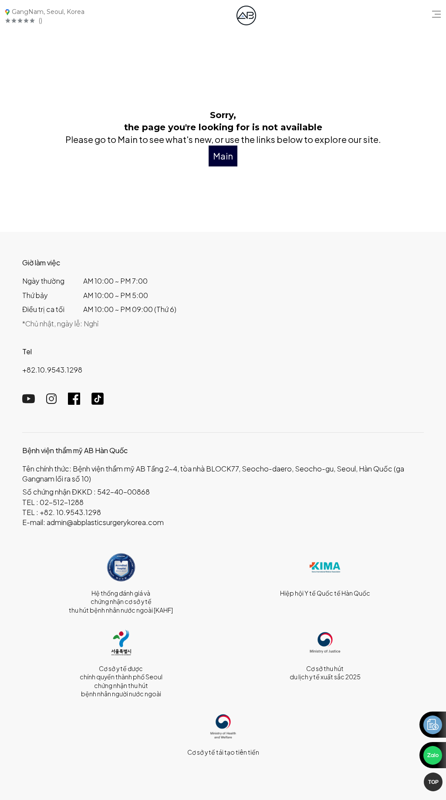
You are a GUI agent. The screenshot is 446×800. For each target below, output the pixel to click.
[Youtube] (28, 401)
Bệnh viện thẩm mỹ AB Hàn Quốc (75, 450)
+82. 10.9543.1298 (70, 512)
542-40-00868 (123, 491)
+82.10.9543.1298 (52, 369)
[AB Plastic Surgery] (246, 15)
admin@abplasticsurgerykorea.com (105, 522)
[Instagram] (51, 401)
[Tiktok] (97, 402)
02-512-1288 (62, 502)
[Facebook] (74, 402)
